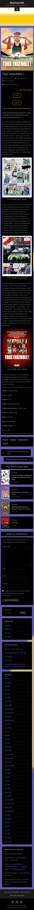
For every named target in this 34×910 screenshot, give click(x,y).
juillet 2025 (7, 728)
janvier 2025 (8, 750)
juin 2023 (7, 822)
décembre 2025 (8, 709)
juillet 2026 (7, 682)
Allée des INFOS (24, 892)
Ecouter (17, 95)
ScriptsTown (24, 907)
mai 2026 (7, 690)
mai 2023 (7, 826)
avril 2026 (7, 694)
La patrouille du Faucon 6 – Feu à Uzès (15, 653)
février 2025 (7, 747)
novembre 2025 (8, 713)
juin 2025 (7, 732)
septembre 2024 (9, 766)
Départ (23, 612)
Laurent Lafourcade (21, 78)
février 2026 (7, 701)
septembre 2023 (9, 811)
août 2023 (7, 815)
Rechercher (7, 610)
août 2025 (7, 724)
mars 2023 (7, 834)
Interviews (7, 633)
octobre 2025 (8, 716)
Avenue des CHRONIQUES (12, 892)
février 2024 (7, 792)
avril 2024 (7, 784)
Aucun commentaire (9, 81)
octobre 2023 (8, 807)
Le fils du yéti (8, 660)
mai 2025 (7, 735)
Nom (4, 568)
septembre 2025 (9, 720)
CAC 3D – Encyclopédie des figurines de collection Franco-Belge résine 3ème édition (22, 477)
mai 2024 (7, 781)
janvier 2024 (8, 796)
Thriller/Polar (14, 84)
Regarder (17, 102)
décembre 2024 (8, 754)
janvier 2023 (8, 841)
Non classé (7, 637)
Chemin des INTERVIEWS (17, 895)
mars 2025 (7, 743)
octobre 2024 (8, 762)
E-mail (4, 576)
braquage (13, 440)
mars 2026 (7, 697)
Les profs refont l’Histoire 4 (16, 854)
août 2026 (7, 679)
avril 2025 (7, 739)
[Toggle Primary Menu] (17, 9)
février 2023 (7, 837)
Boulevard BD (17, 2)
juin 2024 (7, 777)
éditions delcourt (23, 440)
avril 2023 (7, 830)
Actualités (7, 625)
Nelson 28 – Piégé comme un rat (13, 649)
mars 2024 (7, 788)
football (5, 443)
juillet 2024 (7, 773)
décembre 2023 (8, 800)
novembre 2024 (8, 758)
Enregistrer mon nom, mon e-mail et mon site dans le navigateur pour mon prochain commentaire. (16, 593)
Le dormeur (14, 522)
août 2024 (7, 769)
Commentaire (6, 546)
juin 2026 (7, 686)
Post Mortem (8, 656)
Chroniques (7, 84)
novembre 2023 (8, 803)
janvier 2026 (8, 705)
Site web (4, 583)
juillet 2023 (7, 818)
